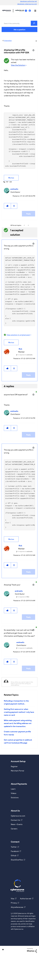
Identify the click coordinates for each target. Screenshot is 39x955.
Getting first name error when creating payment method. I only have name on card (19, 712)
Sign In (30, 11)
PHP (7, 182)
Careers (14, 829)
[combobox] (19, 23)
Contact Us (15, 820)
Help (27, 11)
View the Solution (18, 65)
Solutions (15, 797)
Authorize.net (25, 898)
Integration (8, 40)
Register (14, 766)
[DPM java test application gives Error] (28, 225)
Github (13, 855)
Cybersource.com (18, 816)
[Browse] (34, 10)
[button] (7, 206)
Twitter (14, 847)
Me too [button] (11, 178)
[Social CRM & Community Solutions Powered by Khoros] (32, 950)
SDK (10, 182)
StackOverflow (17, 860)
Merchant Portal (17, 771)
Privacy (14, 903)
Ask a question (19, 29)
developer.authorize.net (28, 1)
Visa (12, 898)
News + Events (16, 824)
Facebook (15, 851)
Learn (13, 789)
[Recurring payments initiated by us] (24, 225)
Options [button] (36, 40)
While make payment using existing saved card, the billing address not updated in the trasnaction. (18, 723)
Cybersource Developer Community (6, 10)
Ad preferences (17, 907)
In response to (25, 354)
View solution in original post (18, 335)
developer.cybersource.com (27, 4)
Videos (13, 793)
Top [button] (3, 949)
